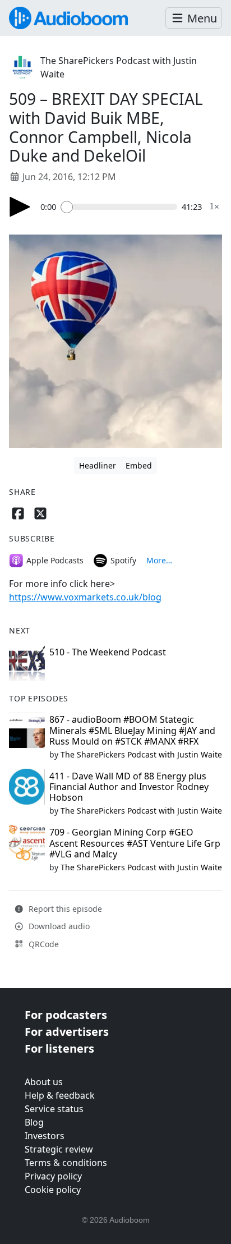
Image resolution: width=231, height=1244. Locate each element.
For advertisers (67, 1031)
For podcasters (66, 1014)
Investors (44, 1136)
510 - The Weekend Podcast (107, 652)
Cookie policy (53, 1189)
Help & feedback (60, 1095)
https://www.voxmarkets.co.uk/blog (85, 597)
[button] (193, 18)
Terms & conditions (66, 1162)
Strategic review (59, 1149)
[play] (20, 207)
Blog (34, 1122)
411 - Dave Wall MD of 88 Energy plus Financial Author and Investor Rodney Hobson (129, 787)
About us (44, 1082)
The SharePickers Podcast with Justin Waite (141, 754)
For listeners (59, 1048)
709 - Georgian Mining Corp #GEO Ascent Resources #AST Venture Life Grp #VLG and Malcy (134, 843)
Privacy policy (53, 1176)
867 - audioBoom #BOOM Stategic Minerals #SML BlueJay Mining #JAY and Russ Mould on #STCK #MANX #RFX (132, 730)
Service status (54, 1109)
